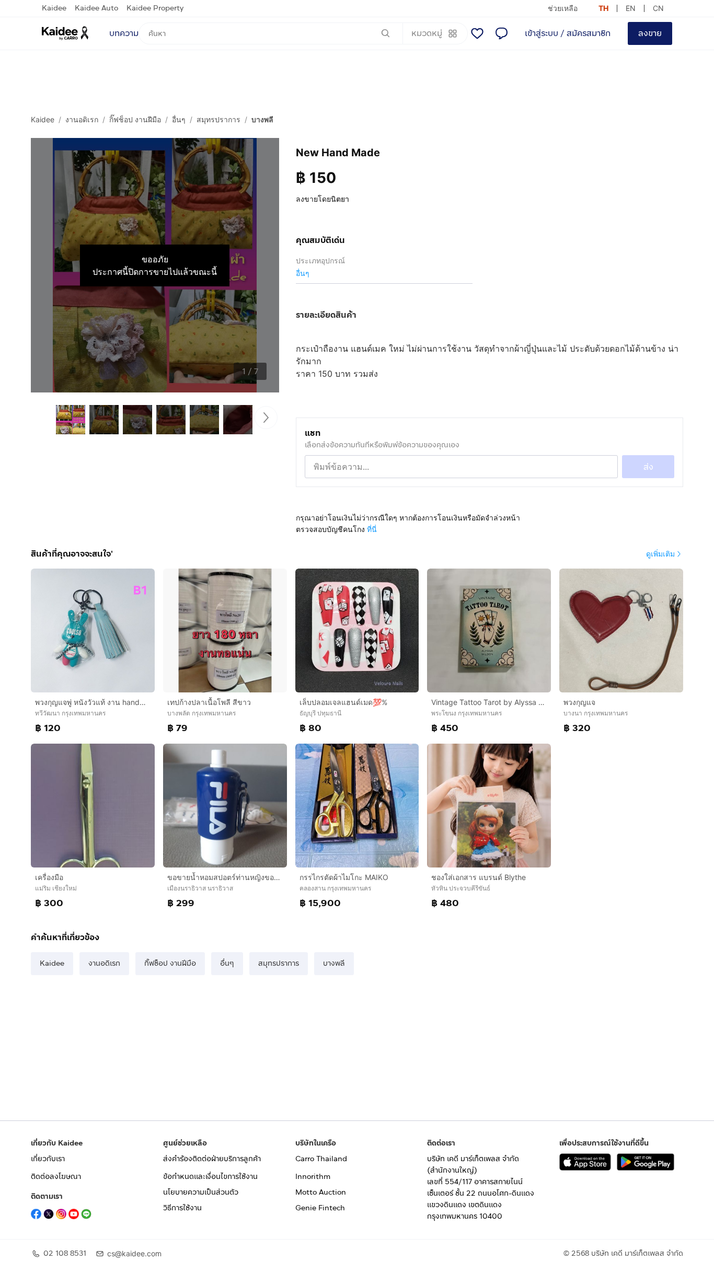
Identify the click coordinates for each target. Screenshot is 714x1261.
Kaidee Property (154, 8)
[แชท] (501, 33)
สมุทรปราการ (218, 119)
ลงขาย (650, 33)
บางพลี (262, 119)
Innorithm (312, 1176)
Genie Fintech (320, 1207)
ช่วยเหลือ (563, 8)
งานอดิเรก (81, 119)
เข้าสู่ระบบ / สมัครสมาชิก (568, 33)
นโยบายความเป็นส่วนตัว (200, 1192)
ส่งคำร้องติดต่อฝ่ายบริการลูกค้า (212, 1158)
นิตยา (340, 198)
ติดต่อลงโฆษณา (56, 1176)
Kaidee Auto (96, 8)
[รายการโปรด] (477, 33)
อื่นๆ (179, 119)
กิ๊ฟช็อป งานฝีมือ (135, 119)
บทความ (124, 33)
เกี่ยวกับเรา (48, 1158)
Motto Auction (320, 1192)
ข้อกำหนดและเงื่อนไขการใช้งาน (210, 1176)
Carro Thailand (321, 1158)
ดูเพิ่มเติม (660, 553)
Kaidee (54, 8)
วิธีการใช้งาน (182, 1207)
